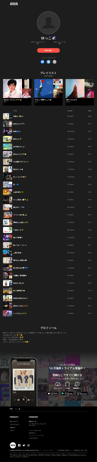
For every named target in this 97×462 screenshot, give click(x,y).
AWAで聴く (49, 50)
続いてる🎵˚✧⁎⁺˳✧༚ (20, 245)
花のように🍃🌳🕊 (19, 154)
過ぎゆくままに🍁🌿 (20, 306)
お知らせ (12, 427)
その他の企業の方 (33, 438)
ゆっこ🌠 (17, 409)
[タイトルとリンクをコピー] (54, 62)
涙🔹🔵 (16, 184)
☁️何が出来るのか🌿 (20, 298)
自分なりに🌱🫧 (19, 124)
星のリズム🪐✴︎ (71, 100)
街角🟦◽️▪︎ (17, 131)
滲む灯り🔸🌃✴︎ (18, 207)
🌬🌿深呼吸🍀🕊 (19, 290)
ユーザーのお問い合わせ (35, 430)
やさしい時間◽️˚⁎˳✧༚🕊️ (43, 100)
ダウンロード (14, 421)
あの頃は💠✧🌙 (18, 146)
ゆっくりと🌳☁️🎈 (20, 177)
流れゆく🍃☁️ (18, 169)
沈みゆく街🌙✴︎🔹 (19, 283)
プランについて (14, 424)
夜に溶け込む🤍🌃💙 (20, 268)
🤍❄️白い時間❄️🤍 (20, 260)
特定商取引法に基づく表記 (80, 450)
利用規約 (37, 450)
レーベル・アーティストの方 (36, 435)
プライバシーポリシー (48, 450)
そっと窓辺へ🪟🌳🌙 (20, 199)
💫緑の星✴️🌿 (18, 192)
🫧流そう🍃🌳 (18, 230)
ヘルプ (12, 430)
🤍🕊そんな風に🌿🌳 (20, 222)
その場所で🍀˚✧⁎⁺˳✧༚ (20, 162)
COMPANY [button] (33, 417)
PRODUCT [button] (14, 417)
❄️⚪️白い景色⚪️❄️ (20, 275)
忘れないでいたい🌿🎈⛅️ (13, 100)
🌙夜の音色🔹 (18, 253)
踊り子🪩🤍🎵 (18, 237)
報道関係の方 (32, 433)
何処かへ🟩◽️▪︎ (18, 116)
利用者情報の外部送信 (64, 450)
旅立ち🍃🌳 (17, 139)
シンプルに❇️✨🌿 (20, 313)
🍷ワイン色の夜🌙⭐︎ (20, 215)
